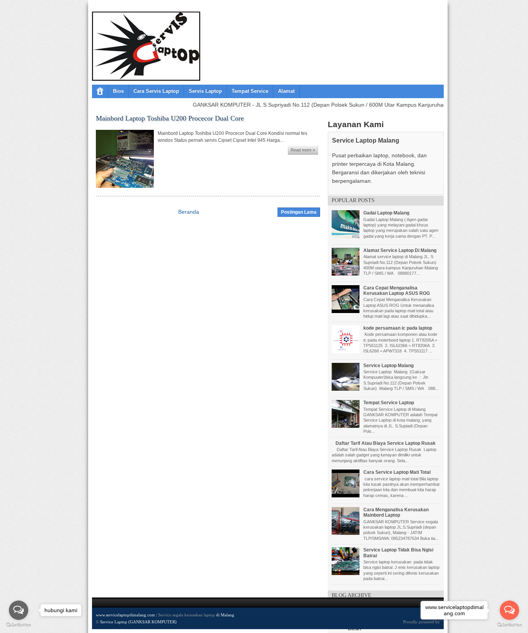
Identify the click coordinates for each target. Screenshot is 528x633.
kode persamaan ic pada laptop (397, 328)
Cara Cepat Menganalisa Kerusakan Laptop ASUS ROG (396, 290)
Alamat (286, 91)
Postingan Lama (299, 212)
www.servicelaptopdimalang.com (125, 615)
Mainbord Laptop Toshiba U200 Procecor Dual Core (170, 118)
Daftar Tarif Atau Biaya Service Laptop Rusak (386, 443)
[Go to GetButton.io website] (509, 625)
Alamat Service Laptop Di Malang (399, 250)
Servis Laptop (205, 91)
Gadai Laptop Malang (386, 213)
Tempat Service (250, 91)
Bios (118, 91)
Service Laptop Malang (388, 365)
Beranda (188, 212)
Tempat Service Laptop (388, 402)
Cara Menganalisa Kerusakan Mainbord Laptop (396, 512)
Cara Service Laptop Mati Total (397, 472)
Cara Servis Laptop (156, 91)
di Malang (225, 615)
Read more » (303, 150)
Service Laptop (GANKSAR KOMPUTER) (138, 621)
